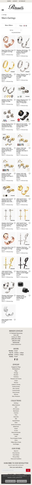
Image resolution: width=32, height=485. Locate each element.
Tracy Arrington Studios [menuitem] (16, 438)
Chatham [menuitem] (16, 413)
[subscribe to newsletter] (28, 470)
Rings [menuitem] (16, 371)
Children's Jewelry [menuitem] (16, 384)
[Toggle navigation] (2, 9)
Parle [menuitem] (16, 436)
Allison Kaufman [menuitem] (16, 405)
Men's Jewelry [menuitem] (16, 388)
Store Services (16, 453)
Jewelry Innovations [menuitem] (16, 424)
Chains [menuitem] (16, 380)
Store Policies (16, 455)
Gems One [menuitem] (16, 417)
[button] (9, 1)
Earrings (4, 14)
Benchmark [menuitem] (16, 411)
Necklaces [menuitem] (16, 377)
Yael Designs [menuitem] (16, 444)
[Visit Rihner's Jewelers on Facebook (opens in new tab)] (14, 359)
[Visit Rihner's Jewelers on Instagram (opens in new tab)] (17, 359)
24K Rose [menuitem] (16, 403)
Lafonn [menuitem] (16, 428)
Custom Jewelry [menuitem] (16, 390)
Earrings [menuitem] (16, 373)
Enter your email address (16, 467)
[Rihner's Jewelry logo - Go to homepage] (16, 7)
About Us (16, 451)
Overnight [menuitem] (16, 434)
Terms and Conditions (16, 459)
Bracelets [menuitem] (16, 375)
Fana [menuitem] (16, 415)
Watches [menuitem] (16, 382)
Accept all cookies (21, 481)
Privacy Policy (16, 457)
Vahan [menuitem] (16, 440)
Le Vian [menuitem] (16, 430)
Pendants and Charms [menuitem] (16, 378)
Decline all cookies (10, 481)
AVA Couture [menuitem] (16, 409)
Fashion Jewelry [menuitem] (16, 386)
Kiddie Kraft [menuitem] (16, 426)
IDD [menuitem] (16, 419)
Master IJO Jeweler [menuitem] (16, 432)
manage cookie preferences (14, 477)
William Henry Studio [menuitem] (16, 442)
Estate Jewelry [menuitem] (16, 392)
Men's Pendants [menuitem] (16, 396)
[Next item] (13, 42)
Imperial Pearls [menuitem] (16, 420)
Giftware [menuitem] (16, 394)
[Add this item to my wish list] (14, 50)
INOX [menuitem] (16, 422)
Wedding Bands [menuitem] (16, 369)
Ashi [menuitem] (16, 407)
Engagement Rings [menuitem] (16, 367)
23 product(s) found (16, 32)
